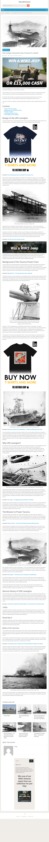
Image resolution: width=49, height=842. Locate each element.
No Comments (19, 55)
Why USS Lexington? (8, 111)
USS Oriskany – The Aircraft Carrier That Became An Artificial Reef (21, 574)
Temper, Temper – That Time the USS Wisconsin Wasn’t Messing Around (23, 523)
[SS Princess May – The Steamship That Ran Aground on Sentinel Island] (9, 727)
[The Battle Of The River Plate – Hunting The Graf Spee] (40, 727)
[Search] (31, 760)
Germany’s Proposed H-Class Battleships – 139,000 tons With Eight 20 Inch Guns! (24, 429)
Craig (15, 746)
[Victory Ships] (9, 709)
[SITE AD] (24, 86)
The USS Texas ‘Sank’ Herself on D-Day (15, 239)
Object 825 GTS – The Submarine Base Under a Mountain (19, 273)
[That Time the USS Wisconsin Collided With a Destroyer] (24, 727)
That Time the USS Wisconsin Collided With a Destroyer (23, 735)
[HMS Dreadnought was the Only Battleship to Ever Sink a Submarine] (40, 709)
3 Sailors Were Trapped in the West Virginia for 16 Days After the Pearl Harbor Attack (25, 604)
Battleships (7, 12)
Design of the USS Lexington (10, 108)
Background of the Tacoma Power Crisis (13, 110)
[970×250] (24, 252)
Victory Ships (7, 715)
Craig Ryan (5, 55)
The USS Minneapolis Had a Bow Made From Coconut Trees (20, 175)
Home (2, 12)
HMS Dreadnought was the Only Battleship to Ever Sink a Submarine (39, 717)
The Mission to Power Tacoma (10, 113)
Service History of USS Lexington (11, 114)
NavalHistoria (24, 2)
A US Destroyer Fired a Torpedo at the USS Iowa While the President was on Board (25, 643)
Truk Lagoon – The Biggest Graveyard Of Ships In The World (20, 499)
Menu (3, 9)
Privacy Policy (23, 816)
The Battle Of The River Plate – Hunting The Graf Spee (39, 735)
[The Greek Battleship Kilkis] (24, 709)
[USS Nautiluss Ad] (20, 390)
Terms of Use (30, 816)
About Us (18, 816)
